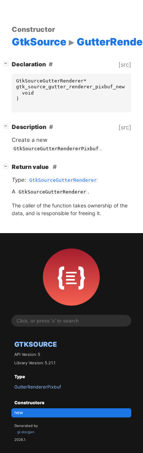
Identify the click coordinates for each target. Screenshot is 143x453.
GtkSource (35, 344)
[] (7, 63)
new (18, 412)
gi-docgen (25, 432)
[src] (124, 64)
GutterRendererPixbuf (37, 387)
